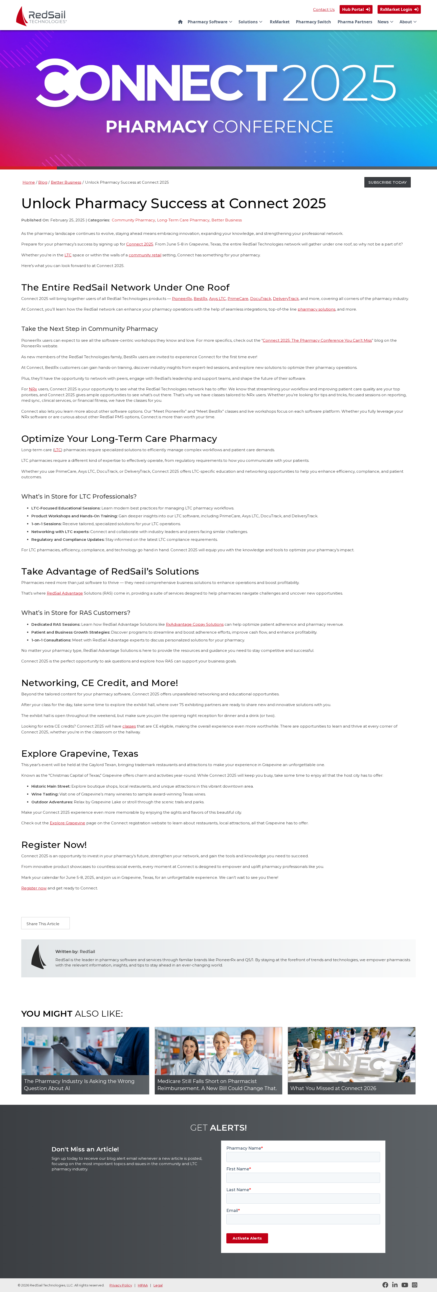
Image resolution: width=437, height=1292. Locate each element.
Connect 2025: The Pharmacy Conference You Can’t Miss (317, 340)
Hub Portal (356, 9)
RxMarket (280, 22)
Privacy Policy (121, 1285)
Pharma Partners (355, 22)
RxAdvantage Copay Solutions (195, 624)
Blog (42, 182)
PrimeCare (238, 298)
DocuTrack (260, 298)
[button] (211, 22)
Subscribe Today (387, 182)
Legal (158, 1285)
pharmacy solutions (316, 309)
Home (29, 182)
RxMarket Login (399, 9)
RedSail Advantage (65, 593)
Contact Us (324, 9)
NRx (33, 389)
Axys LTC (217, 298)
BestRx (200, 298)
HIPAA (143, 1285)
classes (129, 726)
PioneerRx (182, 298)
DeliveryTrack (286, 298)
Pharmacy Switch (313, 22)
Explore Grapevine (67, 823)
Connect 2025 (139, 244)
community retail (145, 255)
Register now (34, 888)
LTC (68, 255)
